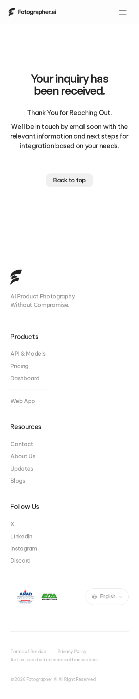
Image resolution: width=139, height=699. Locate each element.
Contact (21, 444)
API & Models (27, 353)
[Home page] (32, 12)
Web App (22, 401)
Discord (20, 560)
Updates (21, 468)
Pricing (19, 366)
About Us (22, 456)
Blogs (17, 480)
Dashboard (24, 378)
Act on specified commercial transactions (54, 659)
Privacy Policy (72, 651)
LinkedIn (21, 536)
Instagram (23, 548)
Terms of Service (28, 651)
